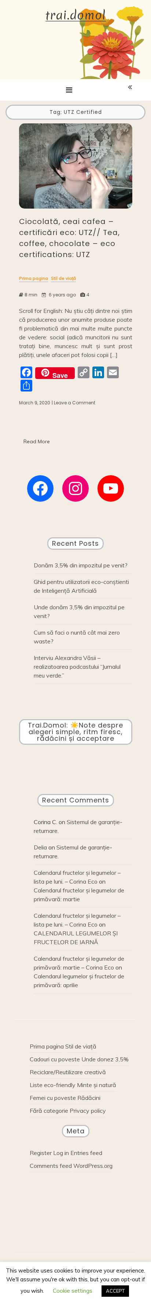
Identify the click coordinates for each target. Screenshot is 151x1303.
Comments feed (51, 1165)
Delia (40, 847)
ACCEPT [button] (115, 1291)
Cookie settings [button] (72, 1290)
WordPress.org (93, 1165)
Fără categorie (49, 1110)
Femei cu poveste (53, 1097)
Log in (61, 1152)
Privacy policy (88, 1110)
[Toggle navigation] (69, 90)
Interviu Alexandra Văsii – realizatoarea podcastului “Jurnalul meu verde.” (77, 666)
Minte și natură (96, 1085)
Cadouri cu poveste (55, 1059)
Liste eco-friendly (53, 1085)
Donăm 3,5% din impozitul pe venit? (81, 565)
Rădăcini (88, 1097)
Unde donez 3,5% (105, 1059)
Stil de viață (80, 1046)
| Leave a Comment (73, 403)
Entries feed (86, 1152)
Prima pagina (47, 1046)
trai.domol (75, 15)
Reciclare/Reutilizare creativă (68, 1072)
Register (41, 1152)
